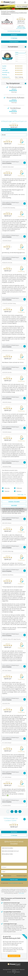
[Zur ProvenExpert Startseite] (8, 2)
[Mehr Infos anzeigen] (7, 56)
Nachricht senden (14, 879)
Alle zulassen (14, 498)
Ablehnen (14, 505)
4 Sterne (16, 54)
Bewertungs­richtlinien (7, 969)
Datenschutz (22, 969)
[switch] (15, 488)
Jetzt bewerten (14, 34)
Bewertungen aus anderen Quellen (21, 27)
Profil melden (21, 893)
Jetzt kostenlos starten (14, 956)
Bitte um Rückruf (7, 875)
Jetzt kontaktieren (14, 41)
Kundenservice (5, 77)
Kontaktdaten (13, 46)
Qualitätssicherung (15, 969)
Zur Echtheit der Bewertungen (14, 31)
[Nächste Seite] (19, 811)
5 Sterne (16, 52)
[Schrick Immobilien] (7, 22)
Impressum (14, 970)
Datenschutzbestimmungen (14, 883)
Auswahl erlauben (14, 501)
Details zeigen (21, 494)
